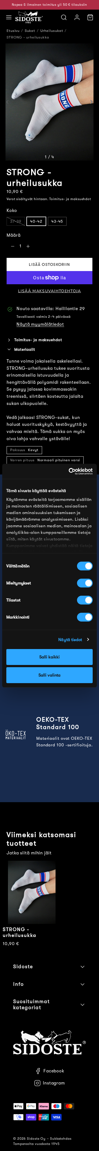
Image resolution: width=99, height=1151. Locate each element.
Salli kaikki (49, 657)
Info (18, 984)
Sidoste (23, 966)
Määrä (14, 235)
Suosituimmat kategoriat (31, 1004)
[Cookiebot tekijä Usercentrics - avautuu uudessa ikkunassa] (70, 471)
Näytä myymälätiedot (40, 324)
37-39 (15, 221)
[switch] (85, 583)
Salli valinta (49, 675)
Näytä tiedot (70, 639)
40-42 (36, 221)
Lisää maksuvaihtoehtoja (49, 291)
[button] (8, 17)
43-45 (57, 221)
